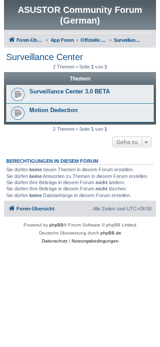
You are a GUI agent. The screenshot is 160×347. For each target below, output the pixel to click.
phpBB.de (110, 232)
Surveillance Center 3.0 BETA (69, 91)
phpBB (56, 224)
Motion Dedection (53, 110)
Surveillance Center (44, 57)
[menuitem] (55, 241)
